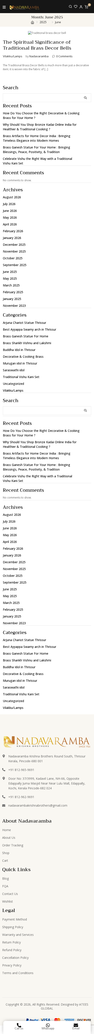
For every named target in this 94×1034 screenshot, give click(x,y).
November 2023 (14, 305)
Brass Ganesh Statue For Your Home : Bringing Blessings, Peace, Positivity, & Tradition (36, 149)
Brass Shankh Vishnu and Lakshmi (27, 343)
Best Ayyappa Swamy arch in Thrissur (29, 329)
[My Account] (81, 6)
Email (76, 1028)
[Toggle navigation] (4, 6)
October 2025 (13, 258)
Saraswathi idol (13, 370)
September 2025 (14, 265)
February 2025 (13, 292)
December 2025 (14, 244)
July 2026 (9, 204)
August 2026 (12, 197)
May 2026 (10, 217)
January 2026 (12, 238)
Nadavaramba (39, 56)
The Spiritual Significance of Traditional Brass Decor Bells (37, 45)
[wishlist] (75, 6)
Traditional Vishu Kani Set (21, 377)
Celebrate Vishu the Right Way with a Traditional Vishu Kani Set (37, 161)
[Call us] (19, 1025)
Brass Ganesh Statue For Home (25, 336)
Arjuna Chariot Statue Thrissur (24, 323)
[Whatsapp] (47, 1025)
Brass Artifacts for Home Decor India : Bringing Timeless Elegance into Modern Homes (36, 138)
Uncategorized (13, 384)
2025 (43, 22)
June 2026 (10, 211)
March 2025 (11, 285)
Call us (19, 1028)
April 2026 (10, 224)
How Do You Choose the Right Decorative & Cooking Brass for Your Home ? (41, 115)
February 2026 (13, 231)
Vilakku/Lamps (12, 56)
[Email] (75, 1025)
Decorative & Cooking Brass (23, 356)
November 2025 (14, 251)
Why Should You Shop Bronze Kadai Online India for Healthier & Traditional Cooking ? (40, 126)
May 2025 (10, 278)
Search (10, 87)
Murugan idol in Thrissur (20, 363)
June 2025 (10, 272)
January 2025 (12, 299)
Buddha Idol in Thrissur (19, 350)
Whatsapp (48, 1028)
